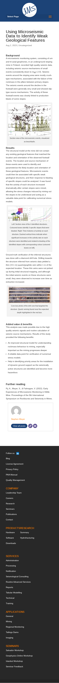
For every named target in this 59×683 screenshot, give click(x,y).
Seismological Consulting (17, 576)
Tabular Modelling (14, 592)
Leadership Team (14, 493)
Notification (11, 571)
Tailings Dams (12, 632)
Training (9, 603)
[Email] (35, 426)
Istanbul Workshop (14, 661)
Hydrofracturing (27, 538)
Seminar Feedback (14, 666)
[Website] (30, 426)
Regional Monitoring (15, 627)
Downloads (11, 543)
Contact (9, 519)
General (9, 616)
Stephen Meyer (18, 419)
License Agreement (14, 464)
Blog (8, 458)
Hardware (10, 532)
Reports (9, 587)
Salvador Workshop (15, 650)
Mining (9, 621)
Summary (24, 532)
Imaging (9, 637)
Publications (11, 514)
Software (10, 538)
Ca (7, 498)
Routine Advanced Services (18, 582)
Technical (10, 598)
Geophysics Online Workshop (19, 656)
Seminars (10, 509)
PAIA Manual (11, 475)
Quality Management (15, 480)
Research (10, 503)
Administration (12, 560)
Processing (11, 566)
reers (10, 498)
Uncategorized (25, 45)
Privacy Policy (12, 469)
